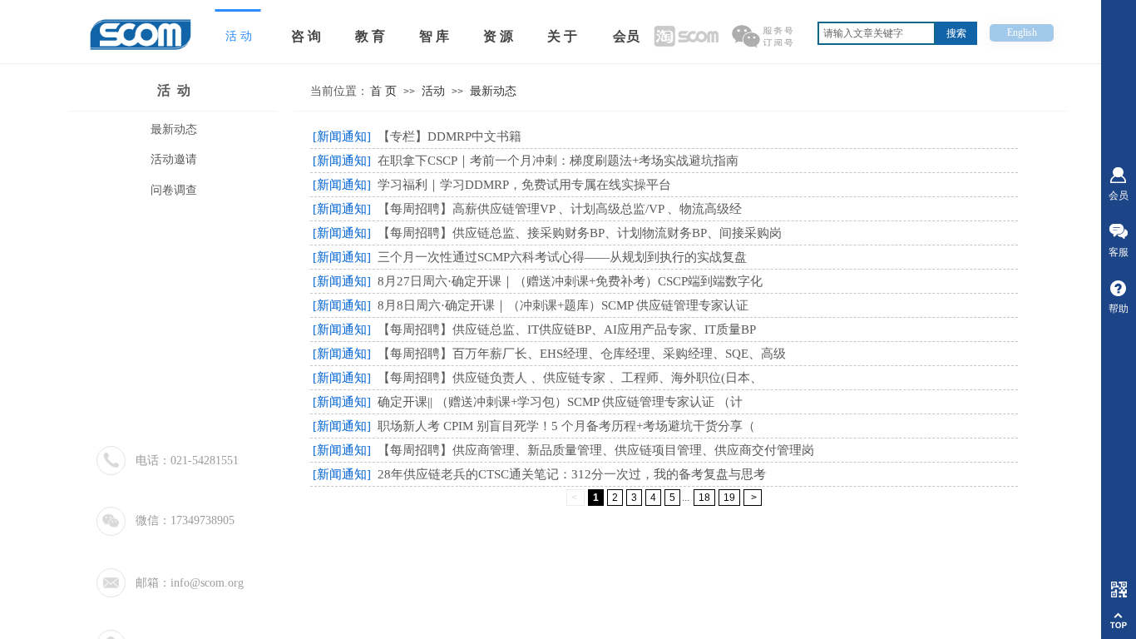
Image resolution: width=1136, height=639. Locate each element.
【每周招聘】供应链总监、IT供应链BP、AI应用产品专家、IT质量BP (567, 329)
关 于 (562, 36)
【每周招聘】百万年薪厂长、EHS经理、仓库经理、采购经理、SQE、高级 (582, 353)
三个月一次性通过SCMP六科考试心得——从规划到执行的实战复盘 (562, 257)
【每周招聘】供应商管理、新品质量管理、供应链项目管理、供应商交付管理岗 (596, 450)
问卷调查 (174, 190)
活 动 (173, 90)
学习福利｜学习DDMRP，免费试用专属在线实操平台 (524, 184)
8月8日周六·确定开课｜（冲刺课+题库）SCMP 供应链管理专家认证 (563, 305)
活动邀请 (174, 159)
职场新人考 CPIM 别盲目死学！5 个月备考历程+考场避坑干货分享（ (566, 426)
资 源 (498, 36)
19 (729, 497)
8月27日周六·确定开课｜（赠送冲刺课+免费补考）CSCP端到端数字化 (570, 281)
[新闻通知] (342, 136)
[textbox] (876, 33)
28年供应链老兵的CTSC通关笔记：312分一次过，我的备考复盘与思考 (572, 474)
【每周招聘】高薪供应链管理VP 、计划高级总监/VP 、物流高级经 (560, 208)
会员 (626, 36)
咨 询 (306, 36)
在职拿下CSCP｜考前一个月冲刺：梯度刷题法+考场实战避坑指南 (558, 160)
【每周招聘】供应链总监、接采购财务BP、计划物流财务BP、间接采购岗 (580, 233)
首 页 (383, 91)
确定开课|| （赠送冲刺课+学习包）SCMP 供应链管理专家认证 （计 (560, 402)
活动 (433, 91)
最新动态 (493, 91)
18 (704, 497)
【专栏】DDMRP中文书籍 (449, 136)
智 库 (434, 36)
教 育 (370, 36)
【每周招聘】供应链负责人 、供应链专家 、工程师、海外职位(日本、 (570, 377)
